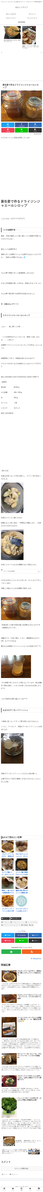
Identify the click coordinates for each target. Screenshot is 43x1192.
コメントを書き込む (21, 1168)
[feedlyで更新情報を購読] (11, 951)
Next (41, 53)
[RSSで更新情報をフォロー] (32, 951)
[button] (39, 571)
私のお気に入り (16, 918)
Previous (1, 53)
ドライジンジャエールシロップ (11, 925)
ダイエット (6, 918)
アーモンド (6, 922)
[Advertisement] (21, 64)
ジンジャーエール (32, 922)
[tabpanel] (12, 37)
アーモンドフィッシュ (18, 922)
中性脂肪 (25, 925)
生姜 (32, 925)
